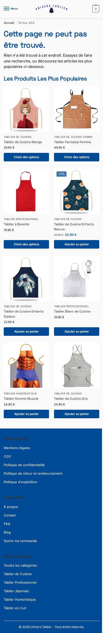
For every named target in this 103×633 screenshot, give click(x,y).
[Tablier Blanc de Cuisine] (76, 278)
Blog (7, 532)
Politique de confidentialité (24, 465)
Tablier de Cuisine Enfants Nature (74, 226)
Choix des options (26, 157)
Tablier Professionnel (21, 219)
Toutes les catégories (20, 565)
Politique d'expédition (20, 482)
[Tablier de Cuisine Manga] (26, 109)
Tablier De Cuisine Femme (73, 136)
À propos (11, 507)
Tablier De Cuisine (18, 136)
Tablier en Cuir (15, 608)
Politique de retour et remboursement (33, 473)
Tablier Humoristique (20, 393)
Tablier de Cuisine (18, 574)
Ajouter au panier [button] (76, 244)
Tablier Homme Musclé (21, 398)
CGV (7, 456)
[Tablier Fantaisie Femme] (76, 109)
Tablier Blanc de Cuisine (72, 311)
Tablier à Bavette (17, 224)
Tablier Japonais (16, 591)
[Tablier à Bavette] (26, 191)
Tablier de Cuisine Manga (23, 142)
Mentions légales (17, 448)
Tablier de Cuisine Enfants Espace (24, 314)
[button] (95, 8)
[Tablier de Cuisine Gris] (76, 366)
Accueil (9, 23)
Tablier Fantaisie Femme (72, 142)
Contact (10, 515)
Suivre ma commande (20, 541)
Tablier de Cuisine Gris (71, 398)
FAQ (7, 524)
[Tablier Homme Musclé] (26, 366)
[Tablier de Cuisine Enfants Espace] (26, 278)
